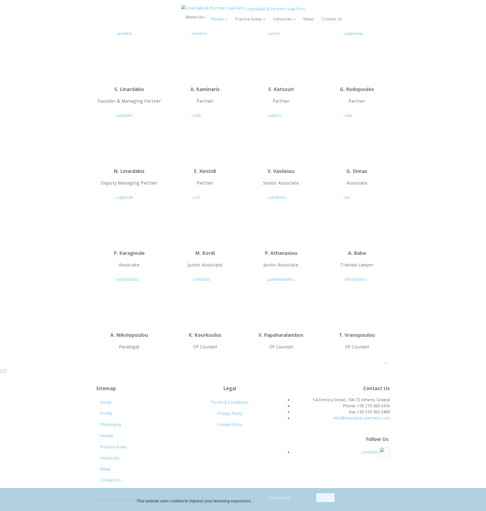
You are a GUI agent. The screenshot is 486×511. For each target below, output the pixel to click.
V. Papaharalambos (280, 335)
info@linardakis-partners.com (361, 418)
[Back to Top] (3, 371)
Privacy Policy (229, 413)
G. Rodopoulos (357, 89)
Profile (106, 413)
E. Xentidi (205, 171)
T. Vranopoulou (357, 335)
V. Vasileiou (281, 171)
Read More (279, 497)
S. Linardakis (129, 89)
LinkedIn (371, 452)
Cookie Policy (229, 424)
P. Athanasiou (281, 253)
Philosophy (110, 424)
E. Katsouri (281, 89)
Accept (325, 497)
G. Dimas (357, 171)
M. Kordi (205, 253)
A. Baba (357, 253)
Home (105, 402)
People (218, 19)
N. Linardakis (129, 171)
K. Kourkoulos (205, 335)
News (308, 19)
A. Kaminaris (205, 89)
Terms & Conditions (230, 402)
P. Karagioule (129, 253)
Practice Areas (249, 19)
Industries (283, 19)
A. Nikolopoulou (129, 335)
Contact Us (331, 19)
